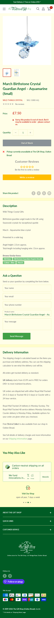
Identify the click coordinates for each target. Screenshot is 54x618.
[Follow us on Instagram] (10, 576)
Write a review (27, 177)
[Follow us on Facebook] (5, 576)
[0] (49, 8)
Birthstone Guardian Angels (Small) (28, 259)
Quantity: (7, 132)
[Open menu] (4, 9)
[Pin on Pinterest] (39, 193)
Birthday (7, 259)
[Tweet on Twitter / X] (44, 193)
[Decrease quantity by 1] (16, 133)
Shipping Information (18, 438)
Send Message (16, 336)
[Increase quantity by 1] (30, 133)
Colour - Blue (9, 262)
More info (45, 476)
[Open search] (37, 8)
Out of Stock (27, 143)
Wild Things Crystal (13, 100)
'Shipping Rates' (17, 612)
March (20, 262)
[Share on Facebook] (33, 193)
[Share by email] (49, 193)
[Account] (43, 8)
